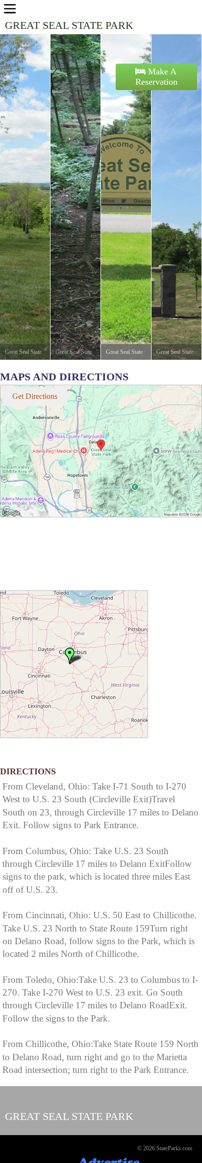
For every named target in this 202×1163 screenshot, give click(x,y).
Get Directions (34, 396)
